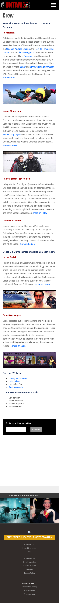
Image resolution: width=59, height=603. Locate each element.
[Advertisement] (29, 461)
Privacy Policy (29, 573)
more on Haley (40, 213)
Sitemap (29, 569)
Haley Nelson (14, 381)
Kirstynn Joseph (16, 387)
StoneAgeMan (29, 594)
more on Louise (27, 244)
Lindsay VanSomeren (18, 378)
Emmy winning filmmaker (42, 67)
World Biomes (29, 590)
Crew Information (29, 562)
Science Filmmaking (29, 587)
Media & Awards (29, 566)
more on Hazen (42, 284)
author (23, 67)
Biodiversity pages (12, 134)
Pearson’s (28, 56)
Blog (29, 552)
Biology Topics (29, 544)
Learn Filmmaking (29, 548)
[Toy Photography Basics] (15, 510)
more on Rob (9, 77)
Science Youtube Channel (18, 49)
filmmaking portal (27, 52)
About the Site (29, 558)
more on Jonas (10, 145)
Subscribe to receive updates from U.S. (29, 537)
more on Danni (19, 346)
